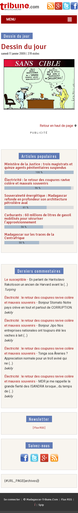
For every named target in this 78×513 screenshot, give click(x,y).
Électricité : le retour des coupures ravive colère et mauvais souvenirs (37, 181)
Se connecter (12, 499)
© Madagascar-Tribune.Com (40, 499)
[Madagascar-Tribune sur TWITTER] (34, 461)
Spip (41, 505)
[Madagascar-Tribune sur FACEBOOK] (24, 461)
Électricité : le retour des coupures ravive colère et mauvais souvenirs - (39, 330)
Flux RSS (66, 499)
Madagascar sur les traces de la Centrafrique (29, 236)
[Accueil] (19, 9)
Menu (10, 19)
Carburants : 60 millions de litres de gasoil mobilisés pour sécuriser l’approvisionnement (37, 218)
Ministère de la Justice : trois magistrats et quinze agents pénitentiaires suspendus (38, 166)
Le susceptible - (36, 284)
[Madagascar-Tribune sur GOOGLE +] (44, 461)
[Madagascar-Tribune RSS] (54, 461)
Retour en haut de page (57, 126)
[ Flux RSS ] (39, 427)
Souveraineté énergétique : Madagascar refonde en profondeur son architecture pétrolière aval (35, 199)
